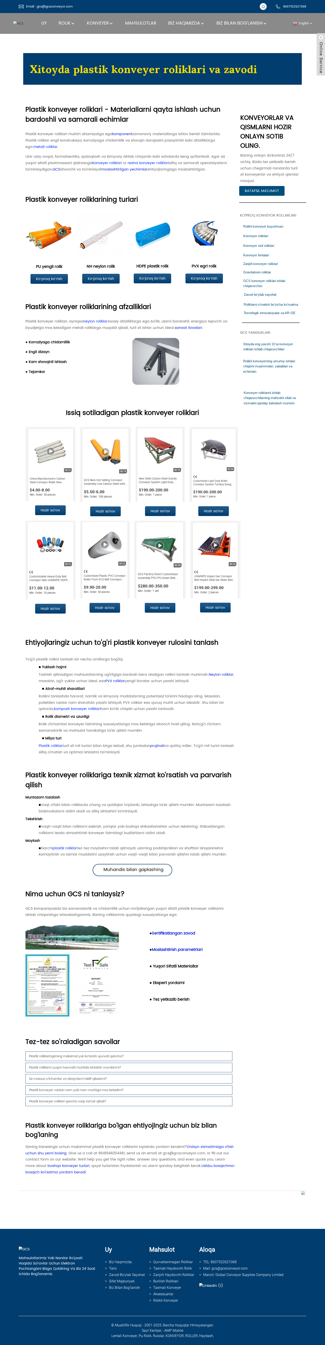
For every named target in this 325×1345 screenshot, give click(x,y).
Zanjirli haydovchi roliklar (173, 1275)
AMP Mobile (173, 1330)
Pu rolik (145, 1336)
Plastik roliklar (51, 746)
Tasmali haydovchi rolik (172, 1268)
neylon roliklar (95, 321)
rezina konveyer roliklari (148, 163)
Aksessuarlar (163, 1294)
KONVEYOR (175, 1336)
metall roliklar (45, 147)
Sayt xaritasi (151, 1330)
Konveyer (98, 23)
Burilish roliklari (165, 1281)
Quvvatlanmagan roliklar (173, 1262)
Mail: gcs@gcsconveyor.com (225, 1268)
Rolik (65, 23)
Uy (44, 23)
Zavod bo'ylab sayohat (127, 1275)
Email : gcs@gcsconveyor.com (49, 6)
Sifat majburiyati (122, 1281)
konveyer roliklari (107, 163)
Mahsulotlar (140, 23)
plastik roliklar (65, 848)
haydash (206, 1336)
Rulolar (158, 1336)
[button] (262, 191)
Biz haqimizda (184, 23)
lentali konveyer (124, 1336)
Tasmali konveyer (167, 1288)
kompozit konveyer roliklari (77, 709)
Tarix (113, 1268)
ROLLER (191, 1336)
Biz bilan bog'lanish (239, 23)
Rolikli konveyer (165, 1300)
